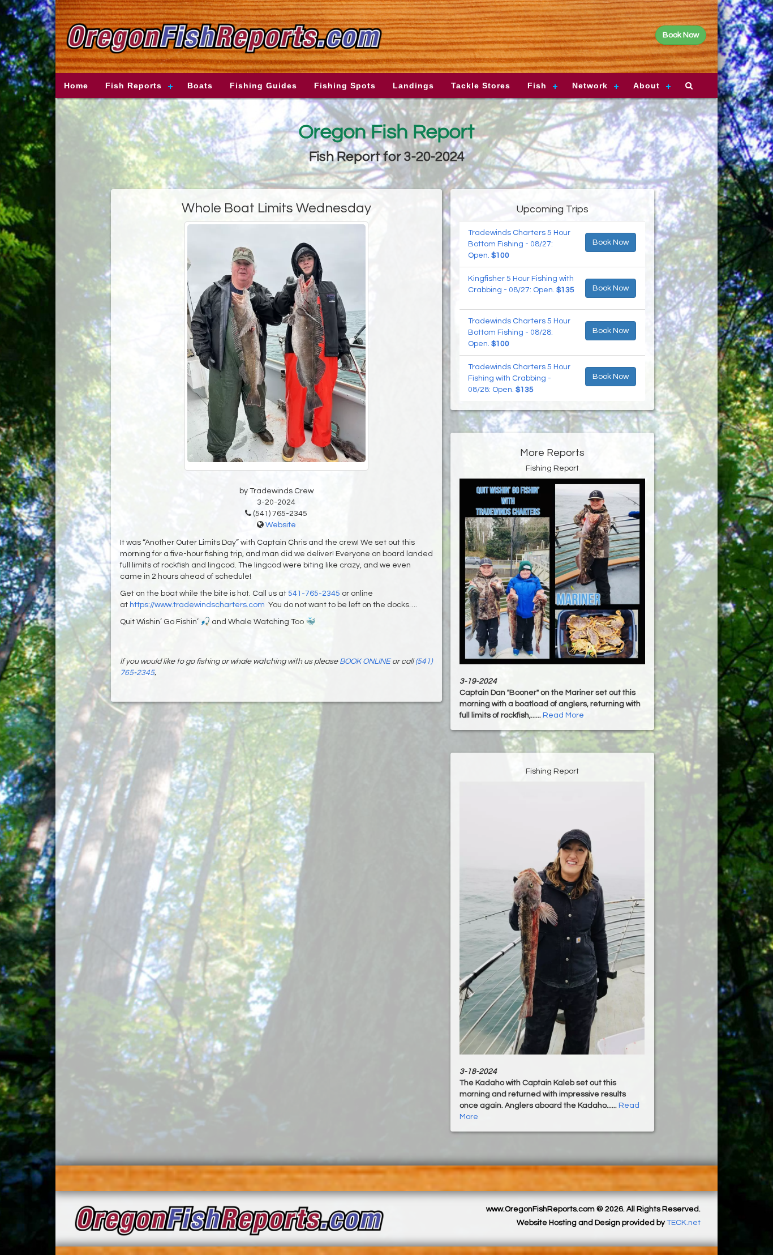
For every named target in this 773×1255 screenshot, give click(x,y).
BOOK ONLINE (365, 661)
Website (280, 525)
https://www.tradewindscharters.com (197, 605)
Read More (563, 715)
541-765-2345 (314, 593)
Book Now (610, 242)
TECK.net (684, 1223)
